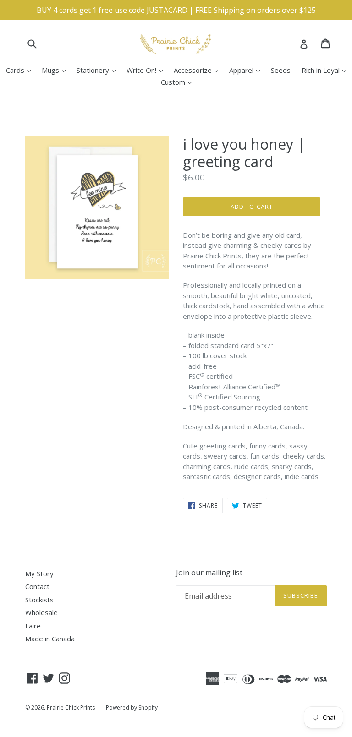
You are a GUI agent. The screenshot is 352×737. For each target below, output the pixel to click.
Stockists (39, 599)
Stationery (98, 70)
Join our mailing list (209, 572)
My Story (39, 573)
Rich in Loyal (326, 70)
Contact (37, 586)
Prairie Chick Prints (71, 707)
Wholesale (41, 612)
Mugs (56, 70)
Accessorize (198, 70)
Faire (33, 625)
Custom (178, 82)
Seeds (281, 70)
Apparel (246, 70)
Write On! (146, 70)
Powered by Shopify (132, 707)
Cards (20, 70)
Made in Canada (50, 638)
